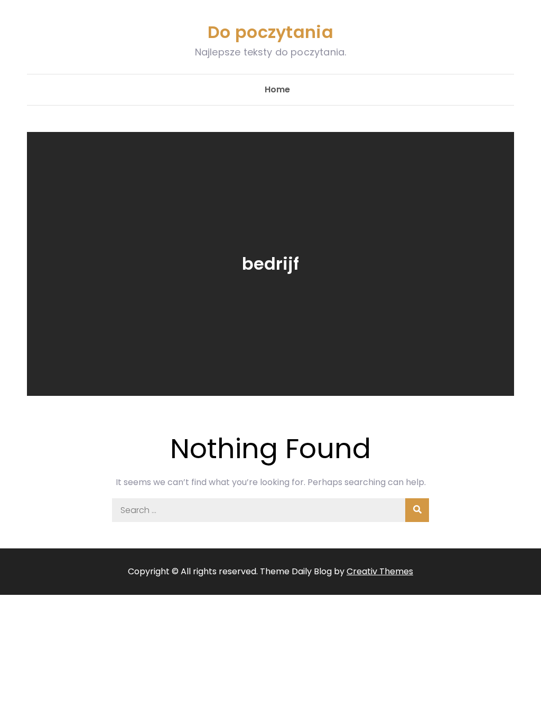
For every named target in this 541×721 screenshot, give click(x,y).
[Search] (417, 510)
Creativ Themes (380, 571)
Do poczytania (270, 32)
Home (277, 89)
